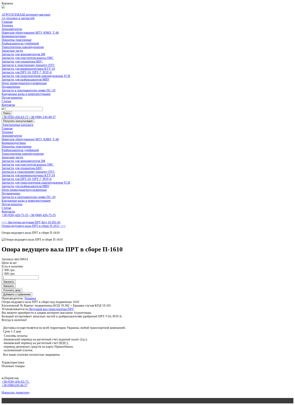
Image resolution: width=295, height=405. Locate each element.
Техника (7, 25)
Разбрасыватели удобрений (20, 43)
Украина (30, 298)
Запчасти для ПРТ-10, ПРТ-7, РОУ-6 (27, 72)
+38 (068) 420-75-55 (42, 215)
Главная (7, 21)
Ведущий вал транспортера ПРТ (51, 309)
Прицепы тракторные (17, 40)
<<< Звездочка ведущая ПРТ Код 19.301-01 (31, 222)
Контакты (8, 104)
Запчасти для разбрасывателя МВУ (25, 79)
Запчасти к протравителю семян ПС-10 (28, 90)
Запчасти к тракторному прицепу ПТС (28, 65)
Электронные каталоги (17, 125)
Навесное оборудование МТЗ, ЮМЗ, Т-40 (30, 32)
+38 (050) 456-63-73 (15, 117)
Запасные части (12, 50)
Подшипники (11, 86)
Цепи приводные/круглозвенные (24, 83)
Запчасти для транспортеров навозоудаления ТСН (36, 76)
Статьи (6, 101)
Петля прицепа (12, 97)
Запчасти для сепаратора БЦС (22, 61)
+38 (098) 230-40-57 (42, 117)
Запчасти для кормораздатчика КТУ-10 (28, 68)
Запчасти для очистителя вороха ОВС (28, 58)
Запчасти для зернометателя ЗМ (23, 54)
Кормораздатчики (14, 36)
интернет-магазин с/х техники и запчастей (26, 16)
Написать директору (16, 392)
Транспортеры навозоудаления (23, 47)
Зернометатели (12, 29)
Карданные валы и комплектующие (26, 94)
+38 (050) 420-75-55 (15, 215)
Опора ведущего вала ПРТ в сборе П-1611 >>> (34, 226)
